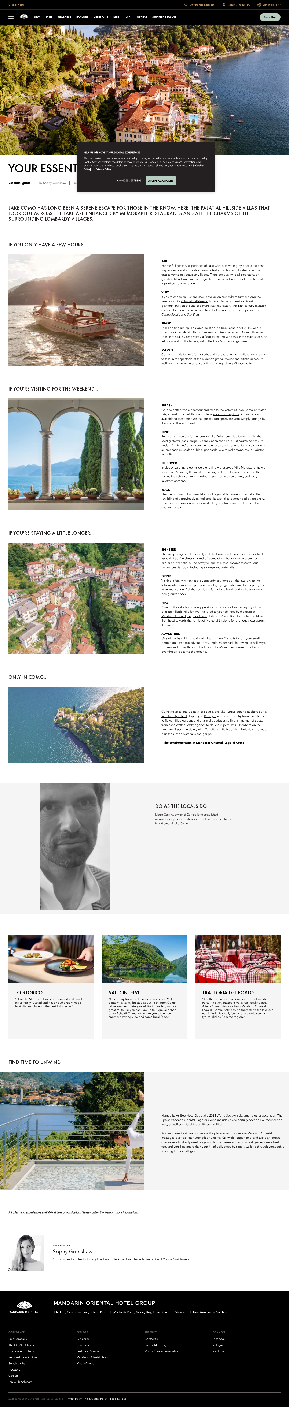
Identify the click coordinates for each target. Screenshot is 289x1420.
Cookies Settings (129, 180)
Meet (117, 17)
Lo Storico (32, 999)
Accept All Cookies (160, 180)
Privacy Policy (103, 169)
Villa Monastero (244, 467)
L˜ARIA (246, 328)
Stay (37, 17)
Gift (129, 17)
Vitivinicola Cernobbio (176, 585)
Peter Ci (180, 819)
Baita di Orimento (129, 1013)
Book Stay (270, 17)
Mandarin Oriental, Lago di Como (197, 279)
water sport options (226, 414)
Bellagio (210, 716)
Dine (49, 17)
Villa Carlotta (206, 729)
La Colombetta (222, 436)
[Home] (24, 17)
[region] (146, 167)
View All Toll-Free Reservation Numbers (201, 1312)
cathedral (208, 354)
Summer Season (164, 17)
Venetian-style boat (174, 716)
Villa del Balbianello (194, 301)
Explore (82, 17)
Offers (142, 17)
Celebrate (101, 17)
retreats (275, 1137)
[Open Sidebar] (11, 17)
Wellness (64, 17)
